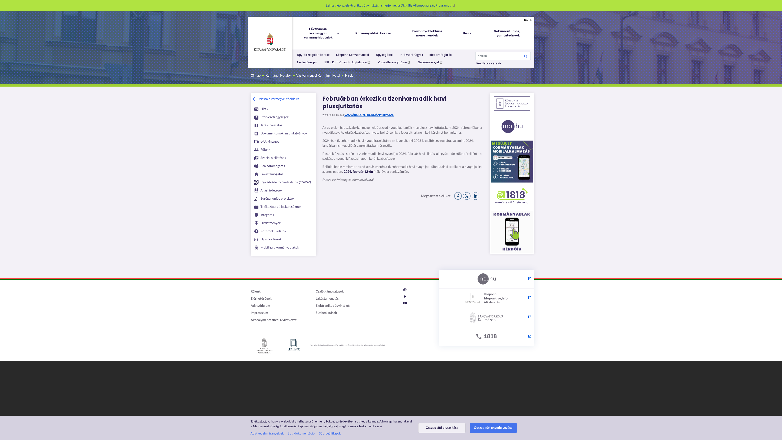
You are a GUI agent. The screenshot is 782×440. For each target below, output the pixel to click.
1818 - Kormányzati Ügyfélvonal (346, 62)
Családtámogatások (392, 62)
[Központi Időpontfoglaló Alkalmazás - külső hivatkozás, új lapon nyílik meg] (486, 298)
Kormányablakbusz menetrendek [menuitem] (427, 33)
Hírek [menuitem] (467, 33)
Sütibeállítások (326, 313)
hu (525, 20)
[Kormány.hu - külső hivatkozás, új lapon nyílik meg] (486, 317)
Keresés (525, 56)
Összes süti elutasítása (442, 427)
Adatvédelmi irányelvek (267, 433)
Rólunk (256, 291)
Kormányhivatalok (270, 49)
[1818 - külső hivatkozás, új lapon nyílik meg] (486, 336)
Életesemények (429, 62)
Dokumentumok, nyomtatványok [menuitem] (507, 33)
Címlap (256, 75)
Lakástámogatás (327, 298)
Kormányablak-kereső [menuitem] (373, 33)
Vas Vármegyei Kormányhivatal (318, 75)
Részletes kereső (488, 63)
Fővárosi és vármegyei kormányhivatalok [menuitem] (318, 33)
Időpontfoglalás (440, 55)
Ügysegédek (384, 55)
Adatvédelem (260, 305)
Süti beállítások (330, 433)
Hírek (349, 75)
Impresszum (259, 313)
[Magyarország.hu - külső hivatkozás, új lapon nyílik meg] (486, 279)
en (531, 20)
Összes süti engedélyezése (493, 427)
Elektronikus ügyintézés (333, 305)
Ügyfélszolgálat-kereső (313, 55)
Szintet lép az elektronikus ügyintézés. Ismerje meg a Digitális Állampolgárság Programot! (389, 5)
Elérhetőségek (307, 62)
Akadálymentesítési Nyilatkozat (274, 320)
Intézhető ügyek (411, 55)
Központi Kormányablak (353, 55)
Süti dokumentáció (301, 433)
